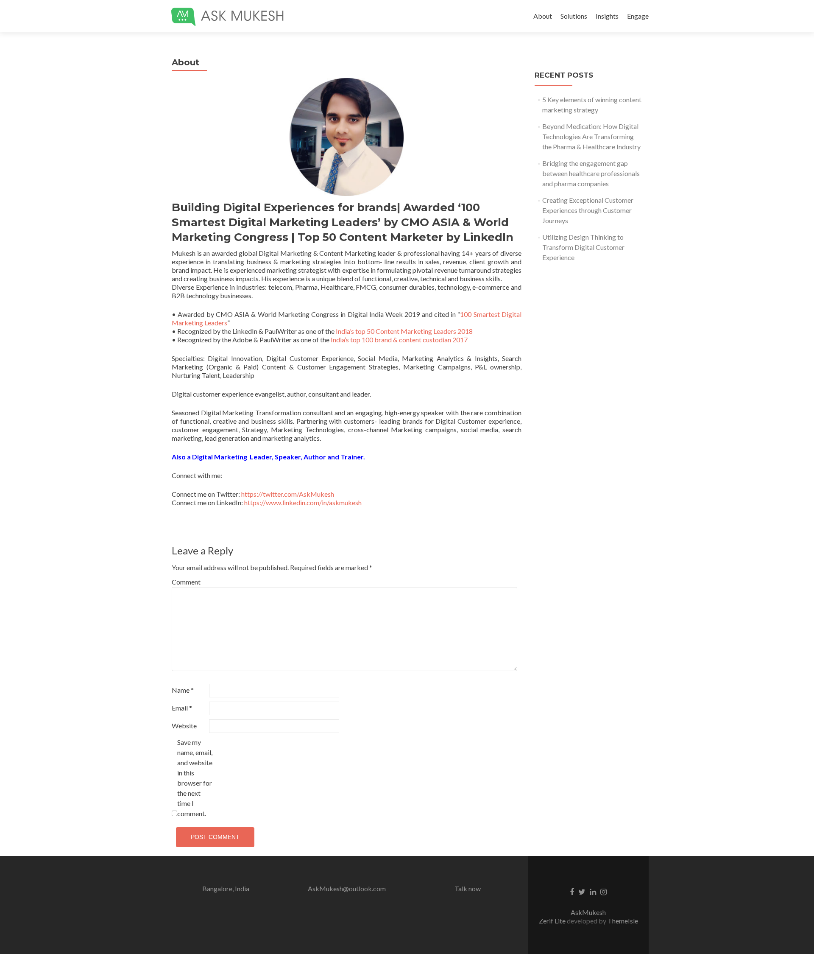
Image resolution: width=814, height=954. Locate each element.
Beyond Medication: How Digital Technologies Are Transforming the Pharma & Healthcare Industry (591, 136)
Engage (638, 16)
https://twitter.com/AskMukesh (287, 494)
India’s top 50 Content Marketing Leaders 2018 (404, 331)
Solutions (573, 16)
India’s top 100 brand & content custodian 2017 (399, 340)
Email (182, 708)
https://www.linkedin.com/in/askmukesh (303, 502)
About (542, 16)
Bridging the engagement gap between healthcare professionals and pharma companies (591, 173)
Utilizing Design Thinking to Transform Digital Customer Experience (583, 247)
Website (184, 726)
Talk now (467, 888)
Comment (186, 582)
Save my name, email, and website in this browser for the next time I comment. (194, 777)
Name (183, 690)
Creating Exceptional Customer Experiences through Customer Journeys (587, 210)
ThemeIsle (623, 921)
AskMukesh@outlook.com (347, 888)
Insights (607, 16)
